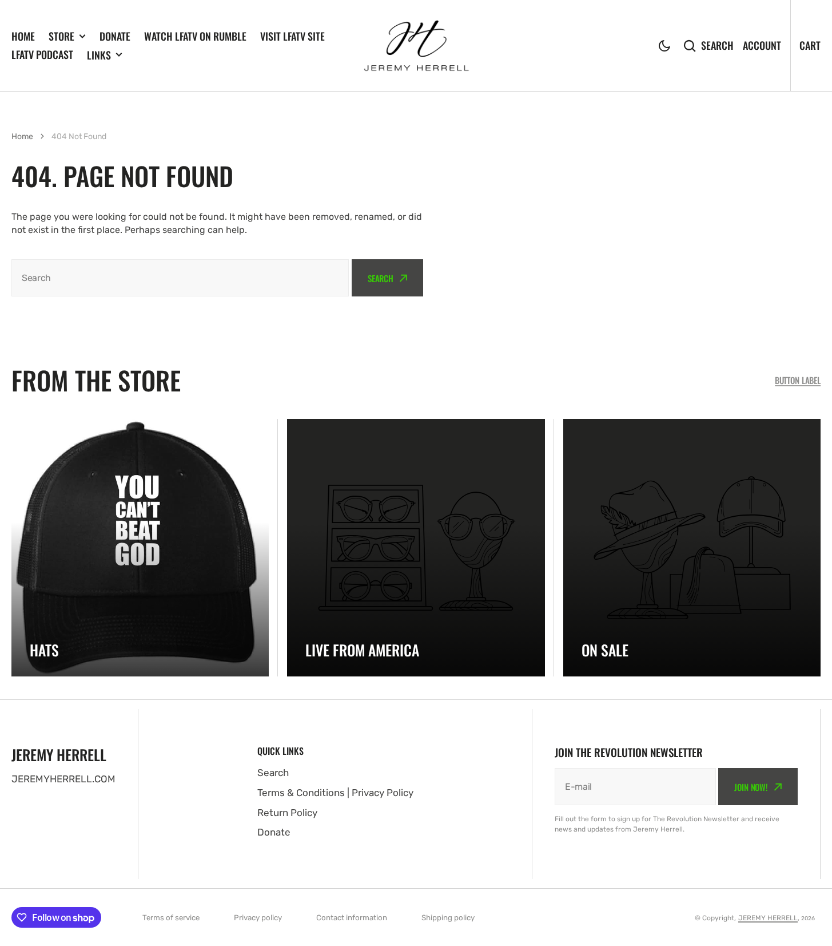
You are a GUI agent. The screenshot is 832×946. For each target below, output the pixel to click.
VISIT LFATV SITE (292, 36)
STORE (61, 36)
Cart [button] (810, 45)
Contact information (351, 917)
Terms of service (171, 917)
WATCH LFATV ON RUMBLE (195, 36)
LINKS (99, 55)
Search (717, 45)
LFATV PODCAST (42, 54)
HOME (23, 36)
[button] (664, 45)
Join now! (751, 787)
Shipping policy (448, 917)
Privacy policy (258, 917)
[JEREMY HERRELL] (416, 45)
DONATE (114, 36)
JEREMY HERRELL (768, 918)
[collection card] (140, 547)
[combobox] (180, 277)
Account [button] (762, 45)
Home (22, 136)
